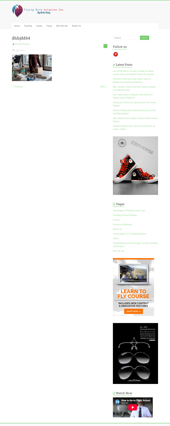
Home (17, 26)
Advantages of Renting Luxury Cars (129, 210)
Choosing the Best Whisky (125, 215)
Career (39, 26)
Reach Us (76, 26)
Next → (104, 86)
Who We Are (62, 26)
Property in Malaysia (122, 224)
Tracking (28, 26)
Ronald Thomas (22, 44)
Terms (116, 238)
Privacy (116, 220)
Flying (49, 26)
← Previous (17, 86)
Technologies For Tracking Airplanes (129, 234)
